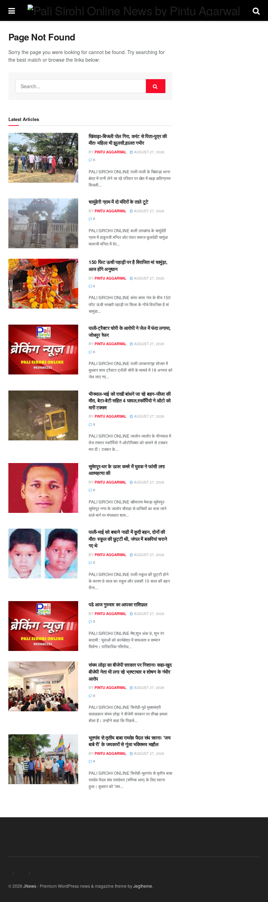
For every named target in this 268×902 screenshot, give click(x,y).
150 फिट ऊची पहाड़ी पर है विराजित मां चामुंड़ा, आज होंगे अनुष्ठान (128, 265)
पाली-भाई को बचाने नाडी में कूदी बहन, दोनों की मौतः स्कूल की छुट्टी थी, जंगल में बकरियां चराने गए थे (128, 538)
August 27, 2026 (148, 152)
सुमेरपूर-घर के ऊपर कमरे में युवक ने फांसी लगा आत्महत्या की (127, 470)
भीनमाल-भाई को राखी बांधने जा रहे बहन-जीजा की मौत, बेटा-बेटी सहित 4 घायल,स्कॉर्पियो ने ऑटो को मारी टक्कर (130, 400)
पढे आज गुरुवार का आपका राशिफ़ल (118, 604)
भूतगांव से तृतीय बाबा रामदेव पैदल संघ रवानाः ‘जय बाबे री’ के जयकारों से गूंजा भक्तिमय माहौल (130, 741)
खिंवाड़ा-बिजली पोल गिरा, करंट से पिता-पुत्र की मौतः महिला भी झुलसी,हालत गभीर (128, 139)
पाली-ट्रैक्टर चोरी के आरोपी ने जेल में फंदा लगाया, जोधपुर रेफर (130, 331)
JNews (29, 886)
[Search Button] (155, 86)
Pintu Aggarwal (110, 152)
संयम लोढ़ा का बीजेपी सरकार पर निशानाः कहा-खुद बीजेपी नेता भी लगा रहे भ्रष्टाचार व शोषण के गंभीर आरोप (130, 671)
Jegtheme (142, 886)
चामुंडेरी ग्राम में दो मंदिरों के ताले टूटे (118, 201)
